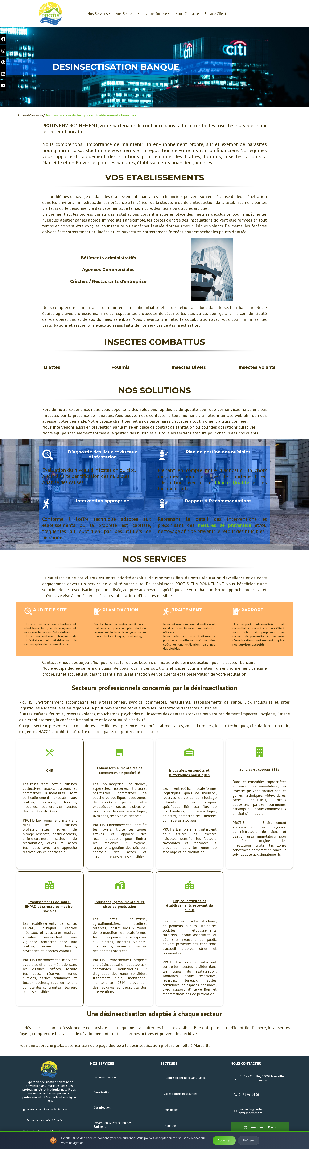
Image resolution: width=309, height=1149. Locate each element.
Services (36, 115)
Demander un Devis (262, 1127)
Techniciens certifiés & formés (44, 1120)
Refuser (248, 1140)
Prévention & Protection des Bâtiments (113, 1125)
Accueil (23, 115)
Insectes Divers (189, 367)
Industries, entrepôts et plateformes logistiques (189, 772)
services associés (251, 644)
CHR (49, 770)
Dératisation (102, 1092)
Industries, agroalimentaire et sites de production (120, 904)
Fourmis (120, 367)
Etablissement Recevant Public (185, 1078)
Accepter (224, 1140)
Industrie (170, 1126)
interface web (229, 415)
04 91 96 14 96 (249, 1095)
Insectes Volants (257, 367)
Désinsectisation (105, 1077)
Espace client (111, 421)
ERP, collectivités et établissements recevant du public (189, 905)
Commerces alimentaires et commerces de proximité (119, 770)
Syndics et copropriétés (259, 769)
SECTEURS (168, 1063)
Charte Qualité (232, 482)
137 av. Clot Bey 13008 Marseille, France (262, 1078)
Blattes (52, 367)
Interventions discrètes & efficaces (47, 1109)
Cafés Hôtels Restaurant (180, 1094)
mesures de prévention (224, 525)
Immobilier (171, 1110)
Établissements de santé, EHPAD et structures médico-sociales (49, 906)
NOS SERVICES (154, 559)
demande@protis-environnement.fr (251, 1111)
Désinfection (102, 1107)
